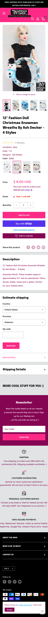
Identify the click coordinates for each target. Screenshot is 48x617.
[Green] (27, 167)
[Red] (36, 167)
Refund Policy (9, 357)
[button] (24, 235)
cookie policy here (25, 605)
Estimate (11, 345)
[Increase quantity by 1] (30, 205)
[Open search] (32, 18)
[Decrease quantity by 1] (16, 205)
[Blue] (7, 167)
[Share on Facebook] (28, 247)
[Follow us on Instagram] (9, 582)
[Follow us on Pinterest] (15, 582)
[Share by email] (43, 247)
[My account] (37, 18)
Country (6, 304)
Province (7, 316)
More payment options (24, 230)
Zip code (7, 329)
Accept (9, 610)
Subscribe (24, 437)
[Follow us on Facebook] (4, 582)
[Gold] (17, 167)
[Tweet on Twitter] (38, 247)
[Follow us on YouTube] (20, 582)
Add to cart (24, 215)
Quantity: (7, 205)
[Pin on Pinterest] (33, 247)
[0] (43, 18)
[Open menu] (4, 13)
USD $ (6, 569)
